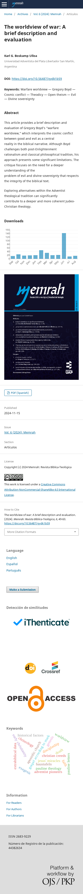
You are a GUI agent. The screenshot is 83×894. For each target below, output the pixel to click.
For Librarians (15, 815)
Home (8, 14)
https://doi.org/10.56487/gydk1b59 (37, 79)
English (11, 558)
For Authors (13, 809)
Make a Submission (22, 589)
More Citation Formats (21, 532)
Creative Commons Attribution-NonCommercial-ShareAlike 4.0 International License (39, 489)
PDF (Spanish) (19, 393)
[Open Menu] (4, 4)
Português (13, 570)
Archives (22, 14)
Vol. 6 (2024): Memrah (47, 14)
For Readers (13, 803)
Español (12, 564)
